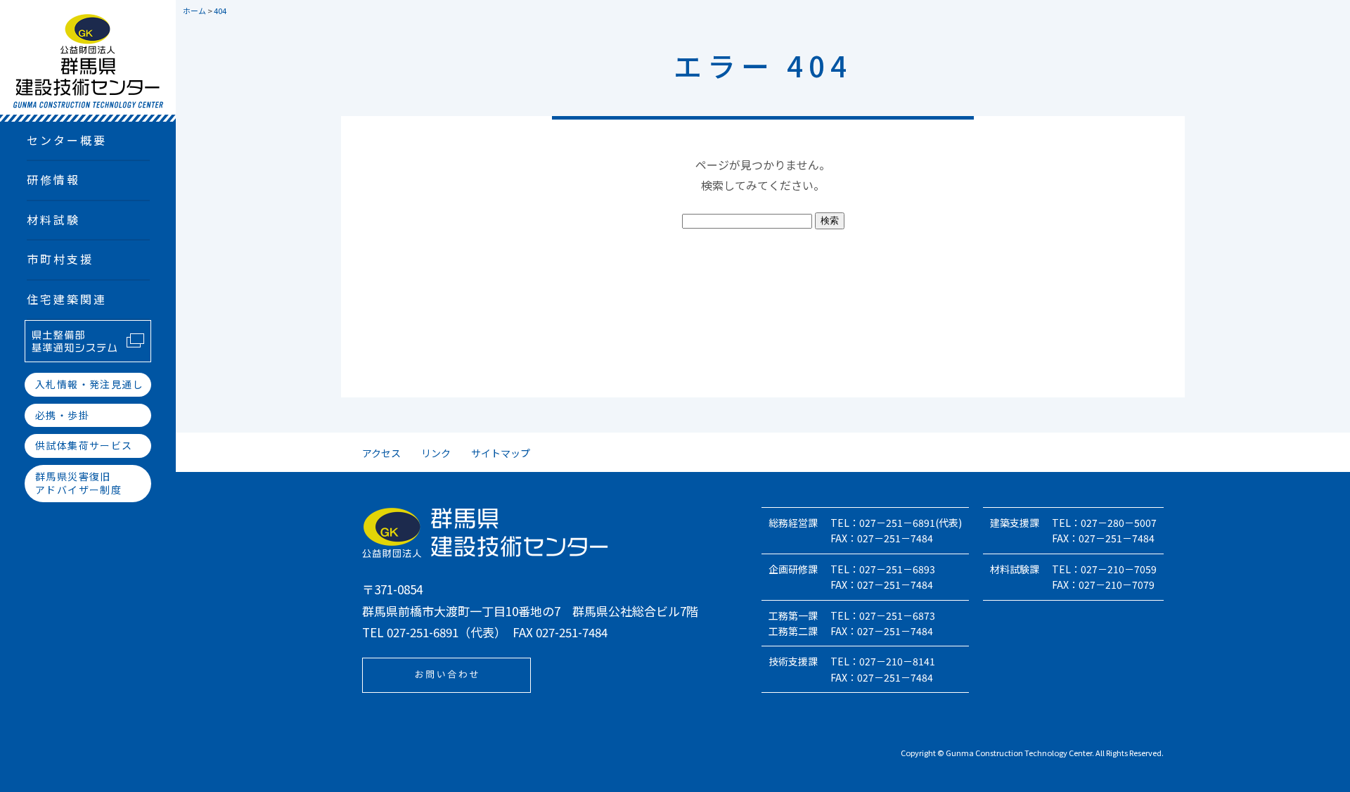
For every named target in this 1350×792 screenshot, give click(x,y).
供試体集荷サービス (84, 445)
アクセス (381, 453)
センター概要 (67, 140)
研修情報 (54, 179)
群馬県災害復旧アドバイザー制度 (78, 483)
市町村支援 (60, 258)
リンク (436, 453)
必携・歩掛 (62, 415)
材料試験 (54, 219)
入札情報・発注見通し (89, 384)
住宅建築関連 (67, 298)
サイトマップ (500, 453)
